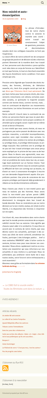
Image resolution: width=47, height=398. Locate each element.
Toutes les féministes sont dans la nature (24, 288)
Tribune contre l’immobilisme (12, 327)
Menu (4, 2)
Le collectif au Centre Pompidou (13, 319)
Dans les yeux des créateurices (13, 330)
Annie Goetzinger (8, 344)
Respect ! (5, 340)
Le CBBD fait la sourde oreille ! (18, 285)
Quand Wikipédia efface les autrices (15, 323)
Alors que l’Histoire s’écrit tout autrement (24, 91)
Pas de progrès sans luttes (12, 351)
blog (24, 19)
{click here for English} (11, 272)
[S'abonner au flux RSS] (5, 368)
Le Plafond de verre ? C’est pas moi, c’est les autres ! (21, 348)
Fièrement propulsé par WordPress (15, 393)
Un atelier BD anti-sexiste (11, 315)
